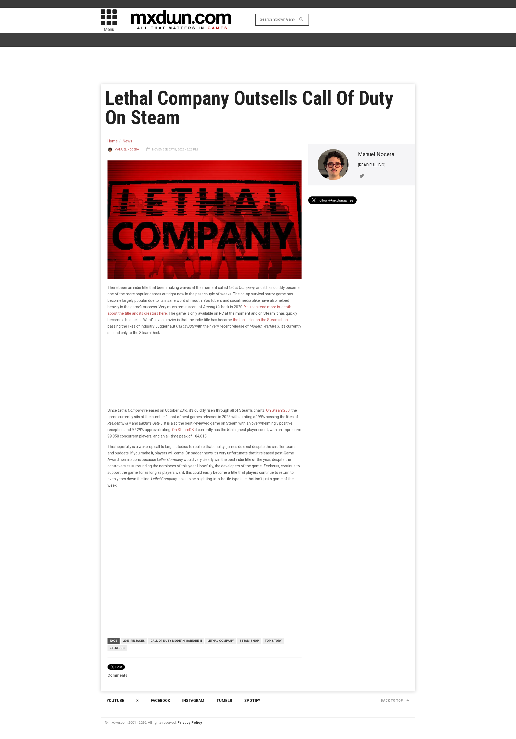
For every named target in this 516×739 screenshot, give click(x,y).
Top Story (273, 641)
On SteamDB (183, 430)
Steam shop (249, 641)
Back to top (392, 700)
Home (113, 141)
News (127, 141)
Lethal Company (220, 641)
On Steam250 (278, 410)
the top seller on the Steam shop (260, 320)
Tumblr (224, 700)
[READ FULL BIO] (371, 165)
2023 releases (134, 641)
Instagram (193, 700)
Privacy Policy (189, 722)
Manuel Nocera (126, 149)
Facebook (160, 700)
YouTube (115, 700)
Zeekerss (117, 648)
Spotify (252, 700)
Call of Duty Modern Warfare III (176, 641)
